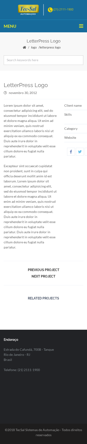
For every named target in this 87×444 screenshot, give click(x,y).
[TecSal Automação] (43, 9)
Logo (34, 47)
